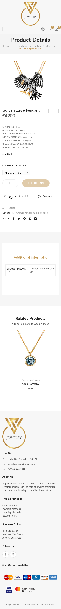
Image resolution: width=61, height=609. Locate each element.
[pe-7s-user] (43, 30)
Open (4, 29)
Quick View (54, 344)
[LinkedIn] (35, 218)
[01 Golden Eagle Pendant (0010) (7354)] (30, 82)
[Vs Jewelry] (30, 14)
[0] (57, 29)
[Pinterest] (24, 218)
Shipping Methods (11, 512)
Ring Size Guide (10, 531)
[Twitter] (19, 218)
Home (6, 46)
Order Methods (10, 506)
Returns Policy (9, 516)
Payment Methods (11, 509)
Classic (24, 380)
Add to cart (36, 183)
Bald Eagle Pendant (51, 111)
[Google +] (30, 218)
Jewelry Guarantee (11, 538)
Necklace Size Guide (12, 534)
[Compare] (54, 339)
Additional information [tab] (31, 257)
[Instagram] (13, 554)
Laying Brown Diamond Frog (56, 111)
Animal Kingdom (42, 46)
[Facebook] (13, 218)
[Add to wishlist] (54, 333)
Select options (54, 349)
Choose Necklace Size (15, 166)
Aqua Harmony (30, 384)
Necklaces (22, 46)
